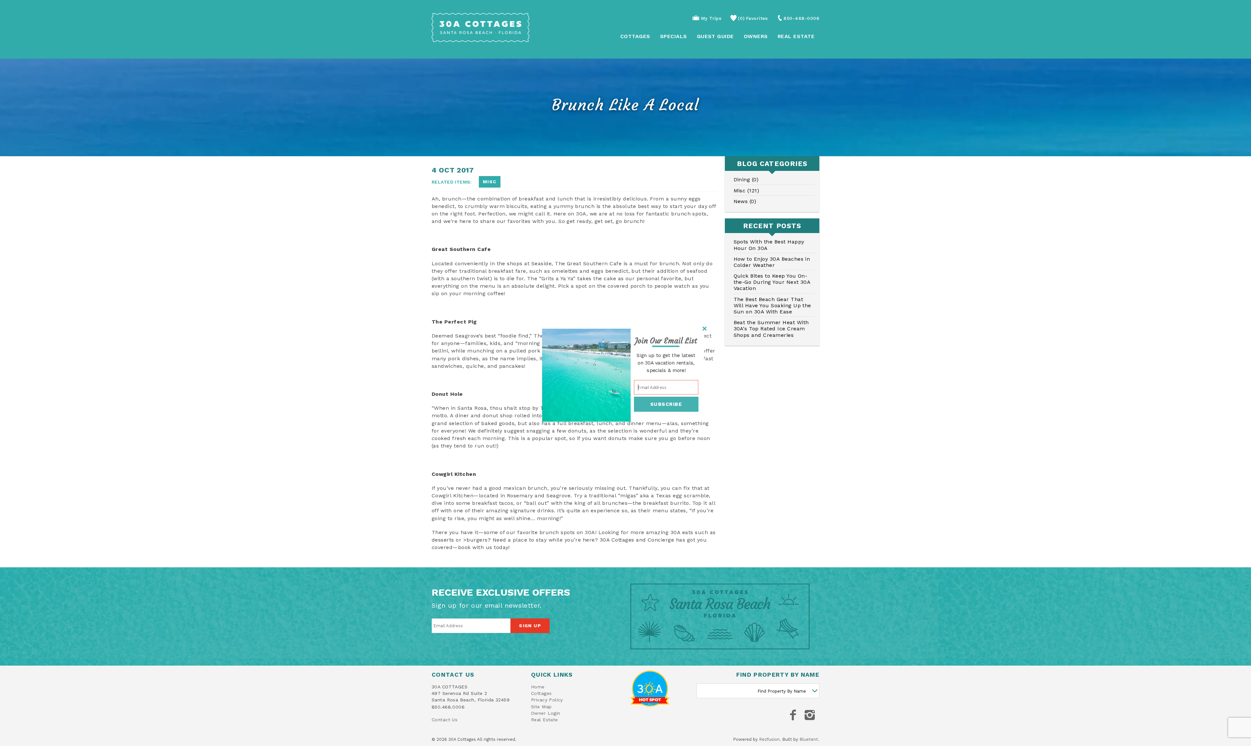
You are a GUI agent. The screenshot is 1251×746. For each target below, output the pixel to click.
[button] (666, 341)
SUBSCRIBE (666, 404)
